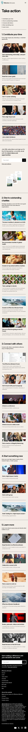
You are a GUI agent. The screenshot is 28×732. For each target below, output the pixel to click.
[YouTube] (15, 728)
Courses (4, 678)
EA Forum (4, 686)
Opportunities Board (7, 682)
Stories (3, 672)
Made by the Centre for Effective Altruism (12, 694)
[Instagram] (22, 728)
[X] (19, 728)
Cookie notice (5, 700)
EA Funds (4, 684)
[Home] (8, 2)
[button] (25, 2)
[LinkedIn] (25, 728)
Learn (3, 674)
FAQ (3, 688)
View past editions (6, 164)
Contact (4, 696)
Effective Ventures (19, 705)
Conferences (5, 680)
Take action (5, 676)
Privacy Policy (5, 698)
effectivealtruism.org (6, 703)
